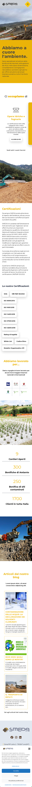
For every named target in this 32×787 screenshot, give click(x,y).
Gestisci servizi (15, 766)
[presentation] (3, 123)
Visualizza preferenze (16, 780)
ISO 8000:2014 (9, 301)
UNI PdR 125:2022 (18, 294)
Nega (16, 776)
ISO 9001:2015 (9, 307)
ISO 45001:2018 (9, 328)
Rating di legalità (10, 334)
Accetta (16, 771)
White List (8, 341)
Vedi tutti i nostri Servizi (16, 150)
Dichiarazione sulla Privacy (19, 784)
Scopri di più (15, 140)
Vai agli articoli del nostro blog (16, 712)
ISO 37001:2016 (9, 321)
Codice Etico (21, 341)
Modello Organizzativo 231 (14, 348)
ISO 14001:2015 (9, 314)
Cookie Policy (8, 784)
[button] (29, 749)
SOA (5, 294)
